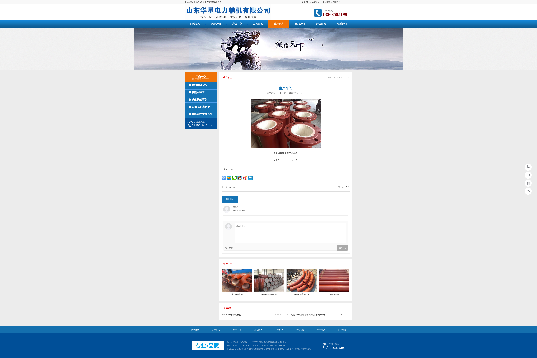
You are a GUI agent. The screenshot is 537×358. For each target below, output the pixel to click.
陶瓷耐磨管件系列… (203, 114)
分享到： (224, 178)
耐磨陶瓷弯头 (199, 85)
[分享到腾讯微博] (250, 178)
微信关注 (305, 2)
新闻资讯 (258, 23)
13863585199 (528, 167)
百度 (252, 346)
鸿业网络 (273, 346)
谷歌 (256, 346)
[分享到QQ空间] (229, 178)
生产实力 (279, 23)
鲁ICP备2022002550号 (303, 349)
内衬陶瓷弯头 (199, 99)
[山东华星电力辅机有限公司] (228, 18)
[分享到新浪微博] (245, 178)
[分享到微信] (234, 178)
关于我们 (216, 23)
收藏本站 (315, 2)
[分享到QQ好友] (239, 178)
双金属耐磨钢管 (201, 106)
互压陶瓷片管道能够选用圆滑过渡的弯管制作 (306, 315)
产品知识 (321, 23)
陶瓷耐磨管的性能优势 (231, 315)
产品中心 (237, 23)
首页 (338, 78)
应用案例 (300, 23)
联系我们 (336, 2)
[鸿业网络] (281, 346)
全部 (231, 169)
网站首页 (195, 23)
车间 (348, 187)
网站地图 (326, 2)
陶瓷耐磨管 (198, 92)
